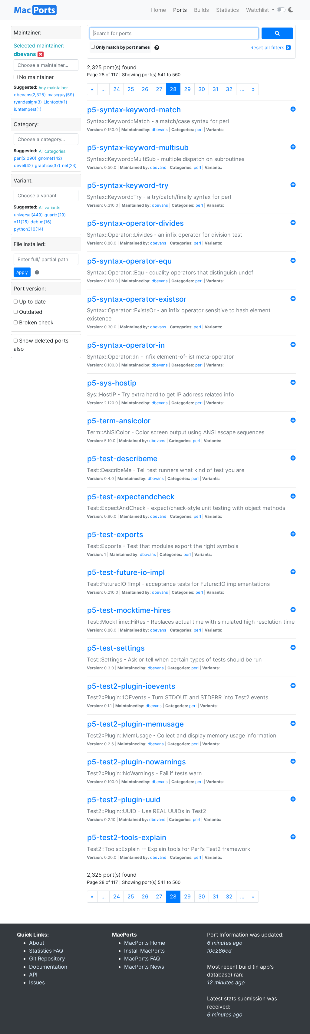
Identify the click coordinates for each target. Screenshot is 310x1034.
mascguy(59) (61, 94)
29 (187, 89)
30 (201, 89)
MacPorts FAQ (142, 958)
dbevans (160, 129)
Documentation (48, 966)
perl (199, 129)
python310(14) (28, 228)
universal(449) (28, 214)
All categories (52, 151)
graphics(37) (47, 165)
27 (159, 89)
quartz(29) (55, 214)
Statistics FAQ (46, 950)
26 (145, 89)
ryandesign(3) (28, 101)
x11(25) (21, 221)
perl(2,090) (25, 158)
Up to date (32, 301)
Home (158, 10)
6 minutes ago (224, 1014)
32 (229, 89)
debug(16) (41, 221)
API (33, 974)
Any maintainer (53, 87)
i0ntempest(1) (27, 109)
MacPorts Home (144, 943)
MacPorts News (144, 966)
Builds (201, 10)
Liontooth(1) (55, 101)
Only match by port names (122, 47)
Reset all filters (268, 47)
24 (116, 89)
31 (215, 89)
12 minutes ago (226, 982)
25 (130, 89)
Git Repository (47, 958)
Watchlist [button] (258, 10)
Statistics (227, 10)
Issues (37, 982)
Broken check (36, 322)
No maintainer (36, 77)
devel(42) (23, 165)
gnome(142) (50, 158)
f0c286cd (219, 950)
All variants (49, 207)
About (36, 943)
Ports (180, 10)
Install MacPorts (144, 950)
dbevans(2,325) (30, 94)
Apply (22, 272)
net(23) (69, 165)
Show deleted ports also (41, 344)
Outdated (30, 312)
